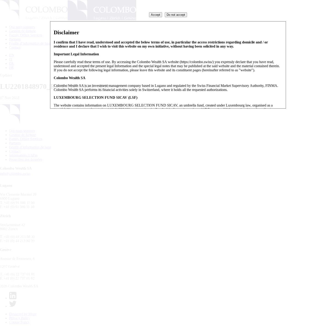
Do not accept (176, 14)
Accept (155, 14)
